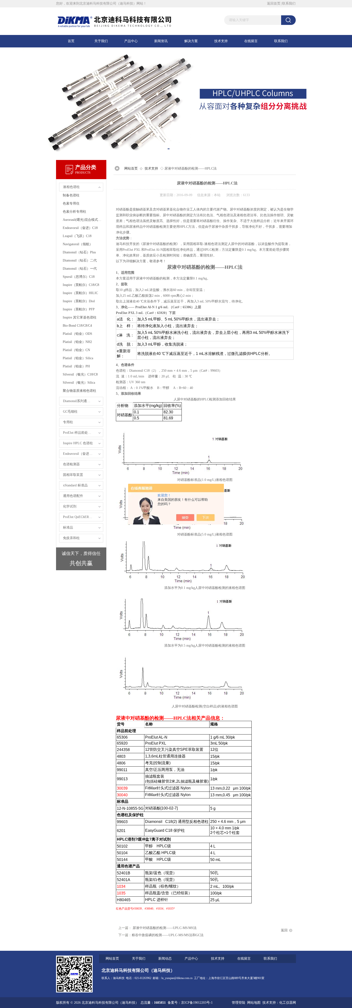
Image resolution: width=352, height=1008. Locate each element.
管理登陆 (238, 1002)
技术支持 (221, 41)
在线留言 (251, 41)
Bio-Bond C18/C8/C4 (77, 325)
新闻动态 (165, 958)
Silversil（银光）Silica (79, 382)
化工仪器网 (287, 1002)
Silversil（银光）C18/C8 (80, 374)
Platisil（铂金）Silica (78, 358)
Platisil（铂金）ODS (77, 334)
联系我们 (288, 3)
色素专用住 (71, 203)
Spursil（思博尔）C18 (79, 277)
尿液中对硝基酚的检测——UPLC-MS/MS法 (165, 928)
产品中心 (131, 41)
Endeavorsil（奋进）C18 (80, 228)
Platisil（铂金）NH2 (77, 342)
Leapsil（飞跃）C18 (77, 236)
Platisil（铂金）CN (76, 350)
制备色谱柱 (71, 195)
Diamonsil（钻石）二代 (80, 260)
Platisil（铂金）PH (76, 366)
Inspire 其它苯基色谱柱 (80, 317)
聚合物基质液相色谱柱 (79, 391)
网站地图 (254, 1002)
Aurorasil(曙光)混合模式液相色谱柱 (83, 220)
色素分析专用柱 (74, 211)
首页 (71, 41)
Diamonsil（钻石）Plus (79, 252)
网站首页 (131, 168)
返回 (284, 930)
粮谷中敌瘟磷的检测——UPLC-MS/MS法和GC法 (168, 935)
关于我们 (101, 41)
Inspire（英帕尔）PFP (79, 309)
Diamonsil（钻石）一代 (80, 268)
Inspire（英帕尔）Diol (79, 301)
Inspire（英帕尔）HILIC (80, 293)
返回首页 (273, 3)
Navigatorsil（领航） (78, 244)
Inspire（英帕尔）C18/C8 (81, 285)
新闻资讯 (161, 41)
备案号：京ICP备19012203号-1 (190, 1002)
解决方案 (191, 41)
